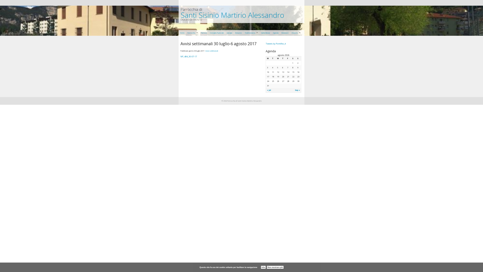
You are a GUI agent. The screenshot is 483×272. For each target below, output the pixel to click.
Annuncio (238, 33)
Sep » (297, 90)
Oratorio (295, 33)
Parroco (204, 33)
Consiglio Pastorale (217, 33)
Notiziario (285, 33)
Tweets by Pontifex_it (276, 43)
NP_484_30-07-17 (188, 56)
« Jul (269, 90)
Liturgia (229, 33)
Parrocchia (191, 33)
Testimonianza (250, 33)
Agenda (275, 33)
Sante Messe (265, 33)
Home (182, 33)
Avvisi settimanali (211, 51)
